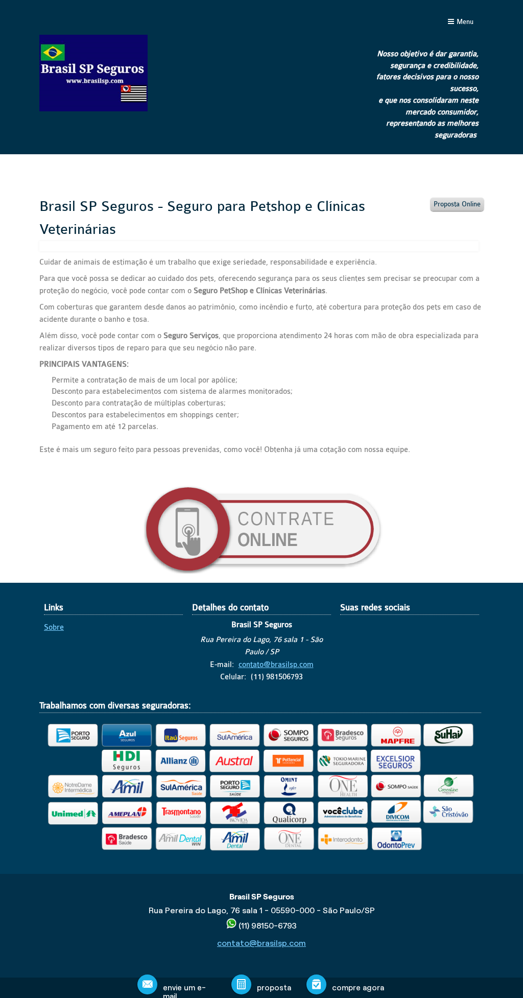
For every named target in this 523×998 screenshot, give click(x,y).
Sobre (54, 627)
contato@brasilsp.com (276, 664)
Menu (465, 22)
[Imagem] (261, 571)
